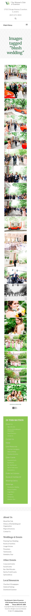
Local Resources (11, 446)
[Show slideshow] (15, 404)
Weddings (9, 484)
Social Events (10, 462)
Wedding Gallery (12, 481)
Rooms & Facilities (12, 489)
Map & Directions (11, 433)
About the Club (11, 427)
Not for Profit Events (12, 467)
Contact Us (10, 435)
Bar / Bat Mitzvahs (12, 465)
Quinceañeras (11, 470)
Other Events (10, 457)
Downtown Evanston (12, 454)
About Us (9, 424)
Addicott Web (19, 611)
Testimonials (10, 497)
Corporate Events (11, 460)
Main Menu (7, 25)
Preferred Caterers (12, 473)
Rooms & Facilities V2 (13, 477)
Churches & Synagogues (13, 449)
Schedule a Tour (11, 499)
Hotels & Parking (11, 451)
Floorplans (10, 494)
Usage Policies (10, 492)
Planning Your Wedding (13, 487)
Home (8, 443)
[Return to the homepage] (15, 3)
